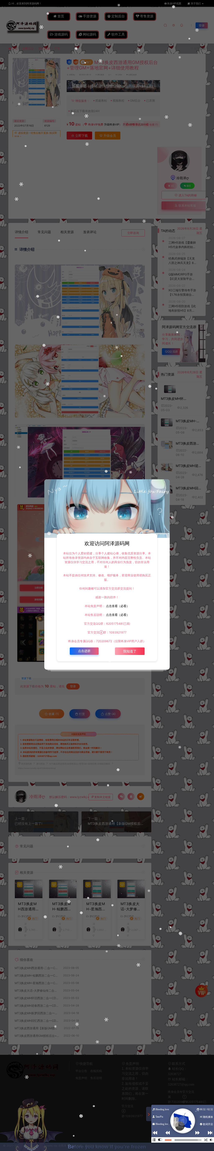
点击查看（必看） (117, 606)
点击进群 (84, 651)
